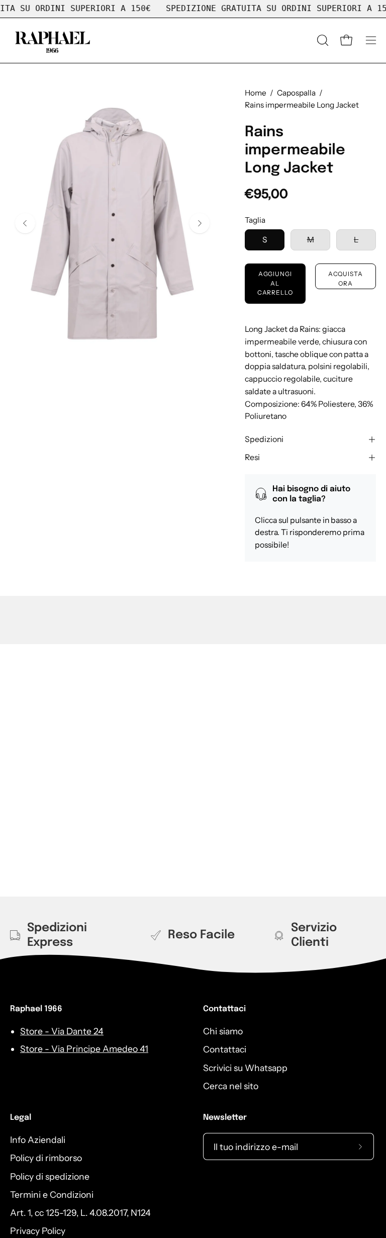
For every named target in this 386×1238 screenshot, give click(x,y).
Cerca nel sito (230, 1086)
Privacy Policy (37, 1231)
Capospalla (296, 93)
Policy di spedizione (49, 1176)
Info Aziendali (37, 1139)
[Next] (199, 223)
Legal (20, 1117)
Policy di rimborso (46, 1158)
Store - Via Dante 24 (62, 1031)
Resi (252, 457)
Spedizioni (264, 439)
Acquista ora (345, 278)
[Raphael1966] (52, 40)
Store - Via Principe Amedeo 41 (84, 1048)
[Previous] (25, 223)
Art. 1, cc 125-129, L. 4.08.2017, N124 (80, 1212)
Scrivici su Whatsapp (245, 1068)
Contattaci (224, 1009)
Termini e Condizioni (51, 1194)
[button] (322, 40)
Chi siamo (223, 1031)
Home (255, 93)
